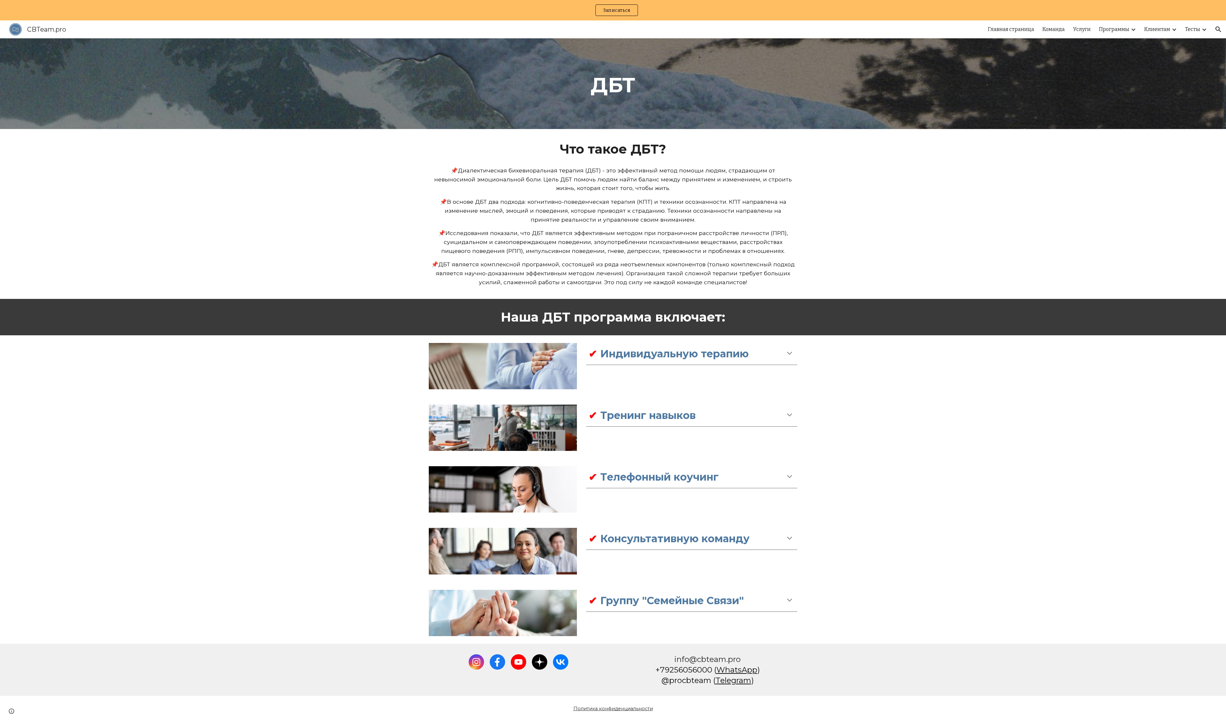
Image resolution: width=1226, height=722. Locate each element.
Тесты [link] (1192, 29)
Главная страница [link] (1011, 29)
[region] (613, 10)
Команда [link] (1053, 29)
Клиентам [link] (1157, 29)
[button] (1218, 29)
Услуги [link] (1082, 29)
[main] (613, 83)
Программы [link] (1114, 29)
